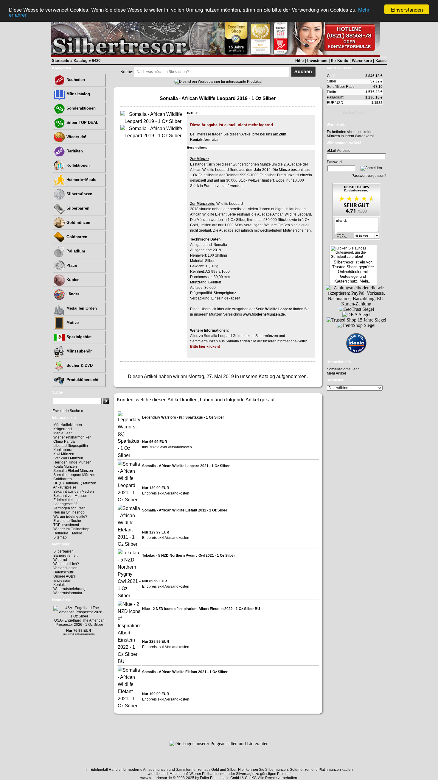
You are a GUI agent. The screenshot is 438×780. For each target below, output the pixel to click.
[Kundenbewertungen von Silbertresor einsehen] (356, 238)
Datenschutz (63, 572)
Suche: (126, 71)
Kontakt (59, 585)
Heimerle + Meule (67, 533)
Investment (317, 60)
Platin (71, 265)
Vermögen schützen (69, 508)
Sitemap (60, 537)
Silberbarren (77, 208)
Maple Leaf (62, 433)
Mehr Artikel (336, 373)
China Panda (64, 441)
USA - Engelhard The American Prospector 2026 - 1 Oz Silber (79, 622)
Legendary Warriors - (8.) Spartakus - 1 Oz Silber (183, 417)
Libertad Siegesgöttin (70, 446)
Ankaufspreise (64, 487)
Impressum (62, 580)
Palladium (75, 251)
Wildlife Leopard (278, 309)
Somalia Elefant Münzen (73, 471)
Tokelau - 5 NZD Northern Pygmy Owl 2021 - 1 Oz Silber (188, 555)
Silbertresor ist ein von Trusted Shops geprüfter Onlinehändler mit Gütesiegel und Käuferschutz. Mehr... (353, 271)
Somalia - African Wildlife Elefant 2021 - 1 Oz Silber (185, 672)
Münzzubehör (78, 351)
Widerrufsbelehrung (69, 589)
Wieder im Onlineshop (71, 529)
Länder (72, 294)
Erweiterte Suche (67, 521)
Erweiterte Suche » (67, 411)
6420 (96, 60)
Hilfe (299, 60)
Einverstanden (407, 9)
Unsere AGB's (64, 576)
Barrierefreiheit (65, 555)
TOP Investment (66, 525)
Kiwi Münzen (63, 454)
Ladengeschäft (65, 504)
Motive (72, 322)
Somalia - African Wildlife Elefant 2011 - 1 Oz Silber (184, 510)
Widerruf (60, 560)
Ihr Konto (339, 60)
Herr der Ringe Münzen (72, 462)
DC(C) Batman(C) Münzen (74, 483)
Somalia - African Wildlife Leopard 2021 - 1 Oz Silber (186, 466)
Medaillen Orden (81, 308)
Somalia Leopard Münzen (74, 475)
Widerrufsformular (67, 593)
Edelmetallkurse (66, 500)
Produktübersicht (81, 379)
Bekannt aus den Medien (73, 491)
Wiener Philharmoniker (72, 437)
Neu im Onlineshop (69, 512)
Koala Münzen (65, 466)
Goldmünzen (77, 222)
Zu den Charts (354, 112)
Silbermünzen (78, 194)
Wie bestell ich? (66, 564)
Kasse (380, 60)
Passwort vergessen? (369, 176)
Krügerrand (62, 429)
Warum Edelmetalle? (70, 516)
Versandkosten (65, 568)
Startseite (60, 60)
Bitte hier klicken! (205, 346)
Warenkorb (362, 60)
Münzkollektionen (67, 425)
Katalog (81, 60)
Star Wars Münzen (68, 458)
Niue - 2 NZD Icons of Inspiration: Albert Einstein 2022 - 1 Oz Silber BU (201, 609)
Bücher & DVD (79, 365)
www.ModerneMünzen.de (264, 314)
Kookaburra (62, 450)
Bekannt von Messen (70, 496)
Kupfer (72, 279)
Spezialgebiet (78, 337)
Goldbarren (76, 237)
